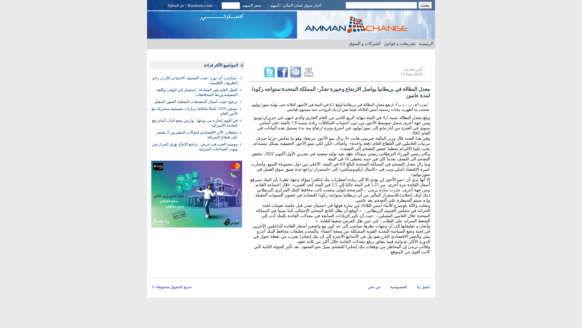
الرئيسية (426, 43)
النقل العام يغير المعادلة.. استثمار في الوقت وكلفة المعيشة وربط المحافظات (197, 92)
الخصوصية (398, 287)
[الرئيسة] (368, 31)
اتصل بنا (423, 287)
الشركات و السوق (365, 43)
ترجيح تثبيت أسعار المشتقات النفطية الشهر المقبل (196, 101)
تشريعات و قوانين (400, 43)
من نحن (374, 287)
